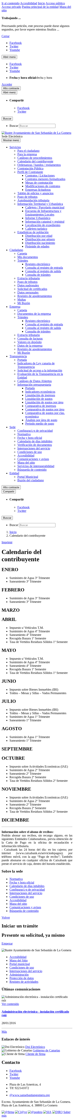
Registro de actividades (23, 981)
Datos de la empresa (29, 345)
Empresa (14, 306)
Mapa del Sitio (18, 960)
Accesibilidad (28, 3)
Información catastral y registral (44, 221)
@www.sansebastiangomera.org (29, 1095)
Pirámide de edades (37, 246)
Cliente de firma (35, 1054)
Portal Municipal (27, 476)
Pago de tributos (27, 196)
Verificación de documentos (34, 444)
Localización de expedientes (42, 225)
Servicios (15, 147)
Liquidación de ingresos (40, 395)
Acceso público (55, 3)
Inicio (41, 3)
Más (4, 1031)
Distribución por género (40, 239)
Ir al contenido (11, 3)
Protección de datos (21, 978)
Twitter (21, 111)
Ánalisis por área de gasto (41, 420)
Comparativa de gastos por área (44, 409)
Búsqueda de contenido (32, 469)
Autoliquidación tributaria (33, 200)
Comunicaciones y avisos (33, 459)
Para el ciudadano (28, 150)
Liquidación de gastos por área (44, 402)
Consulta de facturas (30, 338)
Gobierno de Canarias (46, 1050)
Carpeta (22, 253)
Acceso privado (11, 6)
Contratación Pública (30, 168)
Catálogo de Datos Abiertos (34, 381)
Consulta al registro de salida (43, 271)
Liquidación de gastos (38, 398)
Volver (6, 917)
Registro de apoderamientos (34, 296)
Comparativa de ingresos (40, 406)
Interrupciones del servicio (33, 448)
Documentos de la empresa (34, 313)
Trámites (22, 260)
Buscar (13, 125)
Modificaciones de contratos (42, 186)
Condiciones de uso (29, 452)
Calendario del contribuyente (35, 161)
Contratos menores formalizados (45, 179)
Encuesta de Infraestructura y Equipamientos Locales (43, 212)
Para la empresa (27, 154)
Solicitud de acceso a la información (39, 370)
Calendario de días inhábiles (34, 441)
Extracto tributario (28, 278)
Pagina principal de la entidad (40, 6)
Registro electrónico (37, 264)
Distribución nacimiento (40, 243)
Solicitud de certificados (32, 289)
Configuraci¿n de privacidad (35, 430)
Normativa (24, 434)
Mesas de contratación (39, 182)
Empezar (7, 943)
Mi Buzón (23, 303)
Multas (21, 299)
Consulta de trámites (38, 274)
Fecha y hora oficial (29, 437)
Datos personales (27, 292)
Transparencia (18, 356)
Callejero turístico (36, 228)
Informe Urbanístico (37, 218)
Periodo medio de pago (39, 423)
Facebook (23, 108)
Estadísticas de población (33, 232)
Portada (22, 359)
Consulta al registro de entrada (44, 267)
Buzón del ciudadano (30, 480)
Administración (19, 974)
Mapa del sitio (26, 462)
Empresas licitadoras (38, 189)
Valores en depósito (29, 342)
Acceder (7, 84)
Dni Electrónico (35, 1047)
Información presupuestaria (34, 384)
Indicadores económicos (40, 391)
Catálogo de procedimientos (34, 157)
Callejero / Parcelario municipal (44, 207)
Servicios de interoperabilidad (35, 466)
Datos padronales (28, 285)
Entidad (14, 473)
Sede (12, 427)
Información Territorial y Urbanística (40, 204)
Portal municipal (19, 964)
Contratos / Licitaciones (40, 175)
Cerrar (5, 36)
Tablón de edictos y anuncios (35, 193)
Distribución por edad (38, 235)
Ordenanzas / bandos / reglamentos (39, 165)
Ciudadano (16, 250)
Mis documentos (27, 257)
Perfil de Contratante (30, 172)
